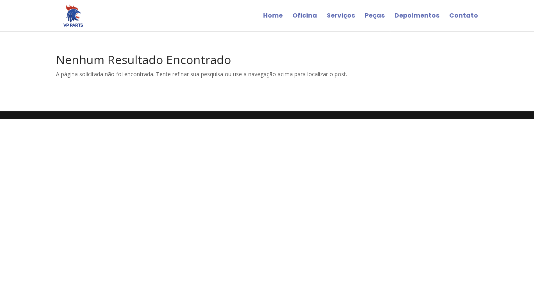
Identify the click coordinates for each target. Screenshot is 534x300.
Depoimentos (416, 16)
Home (273, 16)
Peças (375, 16)
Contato (463, 16)
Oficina (304, 16)
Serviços (341, 16)
